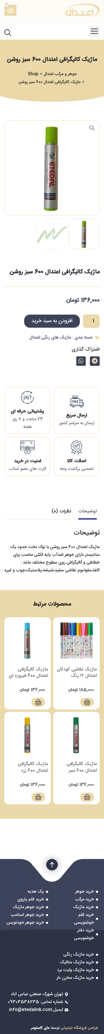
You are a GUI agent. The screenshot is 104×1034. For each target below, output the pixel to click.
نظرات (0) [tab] (61, 511)
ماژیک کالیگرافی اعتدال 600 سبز (81, 767)
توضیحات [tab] (87, 511)
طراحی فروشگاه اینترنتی (79, 1028)
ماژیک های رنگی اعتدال (50, 337)
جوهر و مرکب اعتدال (60, 74)
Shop (33, 74)
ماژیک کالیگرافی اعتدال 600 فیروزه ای (28, 673)
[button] (94, 31)
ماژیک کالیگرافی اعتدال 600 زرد (33, 767)
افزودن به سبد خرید (52, 321)
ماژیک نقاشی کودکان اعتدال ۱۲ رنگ (77, 673)
